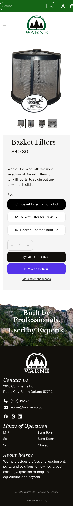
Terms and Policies (36, 500)
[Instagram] (12, 416)
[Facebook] (5, 416)
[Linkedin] (19, 416)
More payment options (36, 279)
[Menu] (4, 24)
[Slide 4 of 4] (52, 123)
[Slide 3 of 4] (41, 123)
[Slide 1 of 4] (20, 123)
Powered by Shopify (47, 492)
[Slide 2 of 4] (31, 123)
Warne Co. (29, 492)
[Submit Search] (51, 6)
